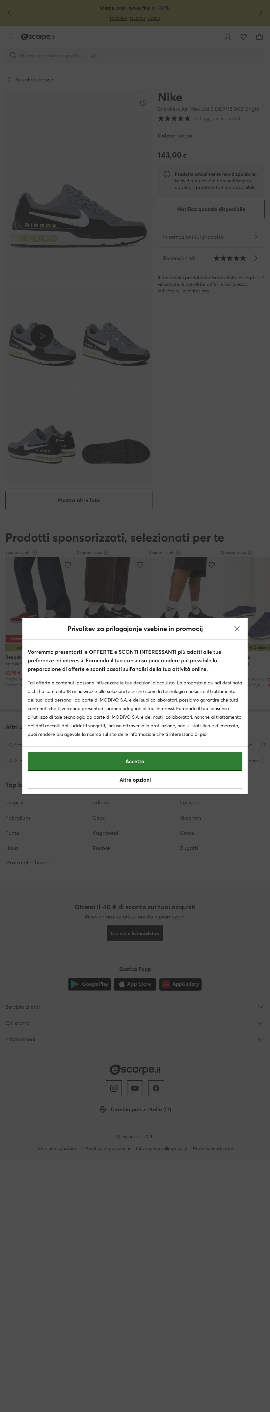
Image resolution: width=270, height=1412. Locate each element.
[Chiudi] (237, 629)
